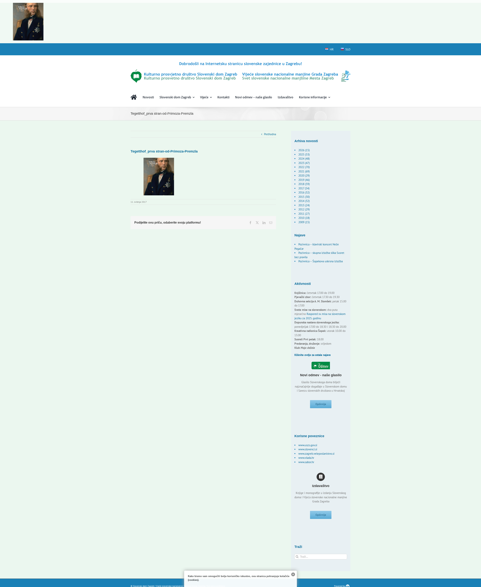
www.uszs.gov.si (307, 445)
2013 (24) (304, 205)
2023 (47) (304, 163)
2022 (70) (304, 167)
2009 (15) (304, 222)
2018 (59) (304, 184)
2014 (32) (304, 201)
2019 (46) (304, 180)
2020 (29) (304, 175)
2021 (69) (304, 171)
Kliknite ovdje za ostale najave (312, 355)
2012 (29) (304, 209)
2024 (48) (304, 158)
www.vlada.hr (306, 458)
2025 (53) (304, 154)
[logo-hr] (240, 62)
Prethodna (270, 134)
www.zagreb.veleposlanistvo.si (316, 453)
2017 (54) (303, 188)
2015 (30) (304, 197)
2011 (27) (304, 213)
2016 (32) (304, 192)
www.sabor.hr (306, 462)
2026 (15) (304, 150)
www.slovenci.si (307, 449)
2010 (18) (304, 218)
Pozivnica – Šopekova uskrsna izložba (320, 261)
